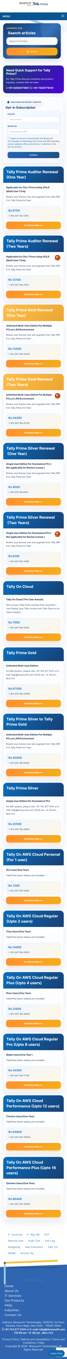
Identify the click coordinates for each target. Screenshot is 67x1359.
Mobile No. (12, 126)
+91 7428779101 (43, 87)
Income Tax (27, 1253)
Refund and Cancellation (35, 1339)
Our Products (14, 1300)
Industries (12, 1310)
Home (9, 1286)
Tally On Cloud (19, 586)
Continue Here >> (33, 225)
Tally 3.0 (53, 1247)
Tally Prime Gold (21, 653)
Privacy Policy (10, 1339)
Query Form (56, 1353)
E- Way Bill (33, 1234)
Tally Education (34, 1247)
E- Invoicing (15, 1234)
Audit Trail (34, 1240)
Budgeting (14, 1247)
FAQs (8, 1305)
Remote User (16, 1240)
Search (33, 51)
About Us (11, 1291)
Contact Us (13, 1315)
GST (46, 1234)
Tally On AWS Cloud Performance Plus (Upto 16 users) (31, 1167)
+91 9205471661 (18, 87)
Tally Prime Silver (22, 788)
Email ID (11, 114)
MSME (12, 1253)
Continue (33, 155)
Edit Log (50, 1240)
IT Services (13, 1296)
